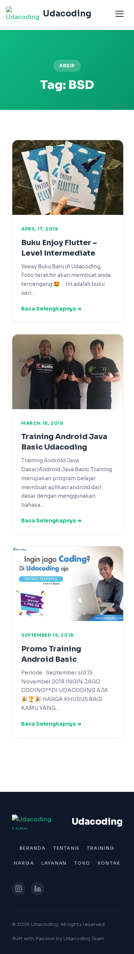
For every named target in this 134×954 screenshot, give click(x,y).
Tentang (66, 848)
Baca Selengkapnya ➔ (51, 308)
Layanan (54, 863)
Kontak (109, 863)
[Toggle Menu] (119, 13)
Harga (24, 863)
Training (101, 848)
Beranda (32, 848)
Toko (82, 863)
